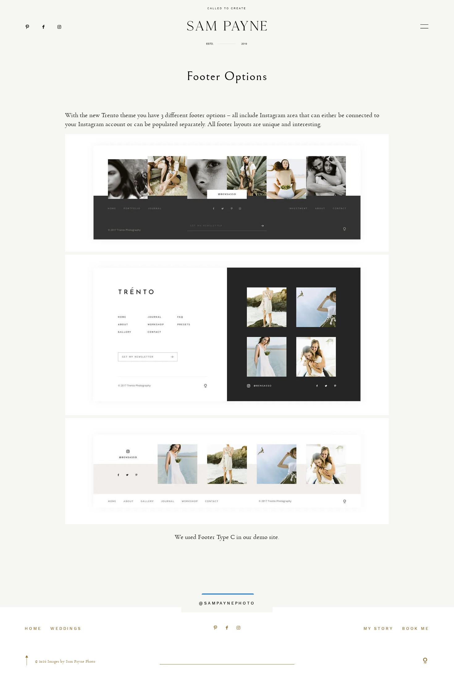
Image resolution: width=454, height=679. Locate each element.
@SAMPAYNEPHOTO (227, 603)
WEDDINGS (65, 628)
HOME (33, 628)
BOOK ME (415, 628)
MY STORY (378, 628)
